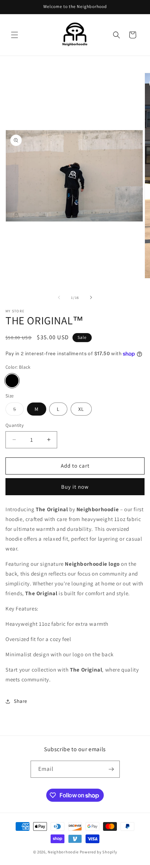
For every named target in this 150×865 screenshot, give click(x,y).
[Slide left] (59, 297)
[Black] (12, 380)
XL (81, 409)
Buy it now (75, 486)
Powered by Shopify (98, 851)
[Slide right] (91, 297)
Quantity (14, 425)
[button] (15, 35)
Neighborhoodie (63, 851)
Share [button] (20, 701)
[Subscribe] (111, 769)
